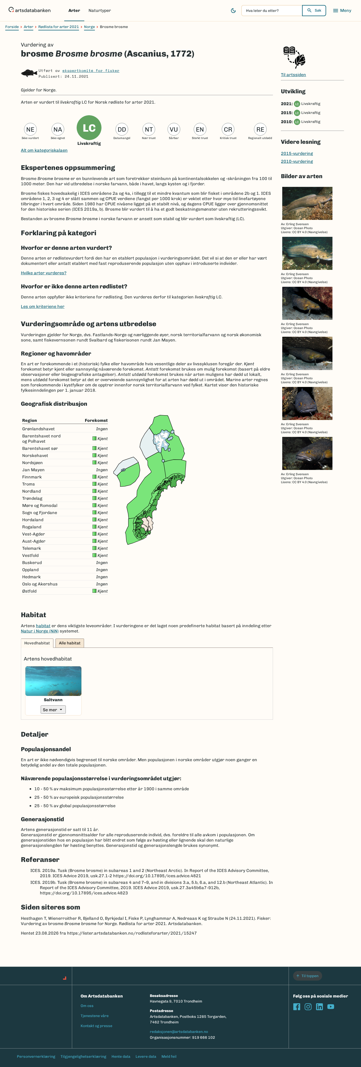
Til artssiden (293, 74)
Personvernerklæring (36, 1056)
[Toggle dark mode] (233, 10)
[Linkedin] (319, 1006)
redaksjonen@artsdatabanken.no (179, 1031)
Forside (12, 27)
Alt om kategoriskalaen (44, 150)
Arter (74, 10)
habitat (43, 625)
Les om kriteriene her (42, 306)
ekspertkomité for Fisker (90, 70)
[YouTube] (330, 1006)
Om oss (87, 1006)
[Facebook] (296, 1006)
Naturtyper (100, 10)
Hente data (121, 1056)
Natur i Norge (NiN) (40, 631)
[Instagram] (308, 1006)
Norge (89, 27)
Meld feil (169, 1056)
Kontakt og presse (96, 1026)
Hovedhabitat (37, 643)
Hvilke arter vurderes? (43, 272)
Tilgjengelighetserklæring (83, 1056)
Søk (318, 10)
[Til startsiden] (29, 10)
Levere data (146, 1056)
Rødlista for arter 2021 (58, 27)
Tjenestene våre (95, 1016)
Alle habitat (70, 643)
